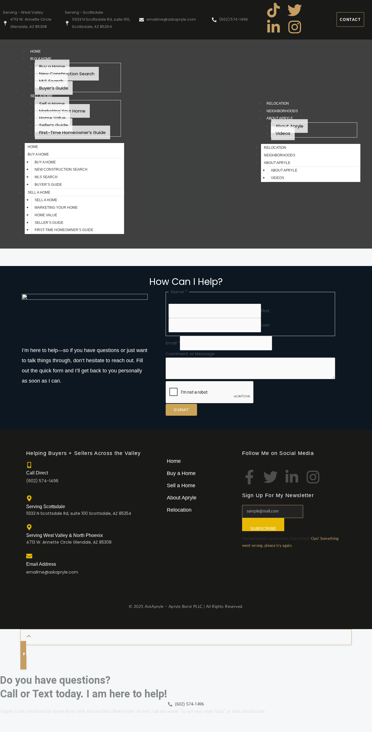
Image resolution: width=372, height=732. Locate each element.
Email (173, 343)
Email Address (41, 564)
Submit (181, 410)
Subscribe (263, 528)
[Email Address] (29, 556)
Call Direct (37, 472)
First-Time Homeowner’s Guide (72, 132)
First (265, 311)
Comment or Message (190, 354)
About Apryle (280, 118)
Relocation (278, 103)
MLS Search (51, 81)
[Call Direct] (29, 465)
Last (265, 325)
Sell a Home (41, 96)
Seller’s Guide (53, 125)
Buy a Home (40, 59)
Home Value (52, 118)
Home (35, 51)
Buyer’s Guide (53, 88)
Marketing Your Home (62, 111)
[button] (182, 473)
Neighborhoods (282, 111)
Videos (283, 133)
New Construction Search (66, 74)
